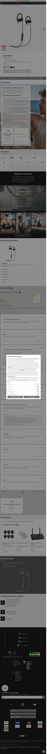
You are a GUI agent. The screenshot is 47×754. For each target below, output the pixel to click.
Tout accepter (32, 396)
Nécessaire (10, 383)
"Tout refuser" (9, 366)
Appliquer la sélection (15, 396)
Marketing (10, 389)
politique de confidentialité (21, 380)
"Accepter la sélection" (11, 376)
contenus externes (11, 394)
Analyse (9, 386)
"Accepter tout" (22, 369)
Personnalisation (11, 391)
